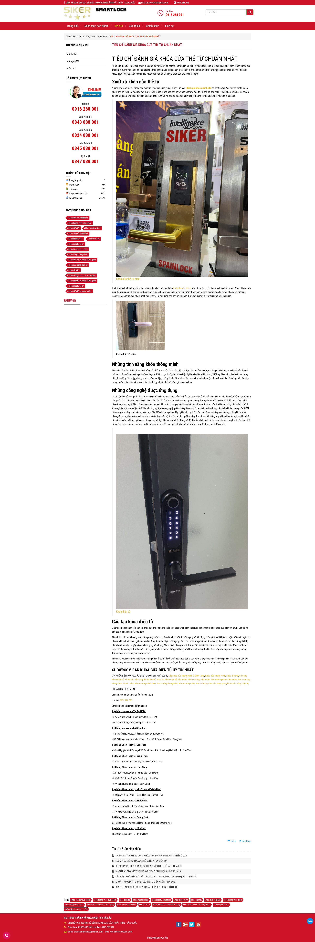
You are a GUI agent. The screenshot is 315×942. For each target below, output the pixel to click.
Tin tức (119, 26)
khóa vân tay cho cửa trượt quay (211, 683)
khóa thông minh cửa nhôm (224, 679)
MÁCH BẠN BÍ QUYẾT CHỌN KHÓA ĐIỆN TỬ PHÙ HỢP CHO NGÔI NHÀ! (148, 871)
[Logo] (95, 13)
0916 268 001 (126, 700)
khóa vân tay (94, 238)
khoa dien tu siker (125, 683)
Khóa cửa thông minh (215, 675)
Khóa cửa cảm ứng (134, 679)
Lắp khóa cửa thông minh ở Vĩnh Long (186, 675)
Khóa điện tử (123, 611)
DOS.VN (164, 937)
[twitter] (191, 924)
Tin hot (72, 68)
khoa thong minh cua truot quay (82, 275)
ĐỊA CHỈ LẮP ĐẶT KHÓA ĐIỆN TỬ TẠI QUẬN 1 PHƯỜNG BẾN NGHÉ (146, 887)
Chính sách (152, 26)
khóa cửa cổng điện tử (238, 683)
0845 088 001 (85, 148)
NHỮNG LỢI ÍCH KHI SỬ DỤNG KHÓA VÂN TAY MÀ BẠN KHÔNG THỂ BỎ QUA (151, 855)
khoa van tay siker (92, 228)
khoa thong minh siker (145, 683)
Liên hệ (169, 26)
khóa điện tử (232, 675)
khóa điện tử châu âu (154, 679)
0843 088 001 (85, 122)
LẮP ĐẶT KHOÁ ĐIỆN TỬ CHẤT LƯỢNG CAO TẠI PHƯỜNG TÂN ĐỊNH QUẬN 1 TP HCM (155, 876)
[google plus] (185, 924)
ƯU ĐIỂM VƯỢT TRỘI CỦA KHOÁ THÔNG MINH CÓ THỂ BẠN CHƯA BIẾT (148, 866)
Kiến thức (102, 36)
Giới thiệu (134, 26)
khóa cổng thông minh (167, 683)
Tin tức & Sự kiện (87, 36)
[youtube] (198, 924)
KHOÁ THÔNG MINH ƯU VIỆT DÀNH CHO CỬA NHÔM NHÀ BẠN (145, 881)
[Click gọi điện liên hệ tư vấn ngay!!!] (6, 935)
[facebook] (178, 924)
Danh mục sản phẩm (96, 26)
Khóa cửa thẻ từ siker (128, 279)
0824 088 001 (85, 135)
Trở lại (233, 841)
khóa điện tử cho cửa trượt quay (82, 280)
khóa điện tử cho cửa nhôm (80, 291)
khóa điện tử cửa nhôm (176, 679)
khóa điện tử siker (181, 288)
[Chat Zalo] (310, 921)
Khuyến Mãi (74, 61)
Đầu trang (246, 841)
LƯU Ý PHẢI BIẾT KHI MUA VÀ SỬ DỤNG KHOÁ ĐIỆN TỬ (141, 860)
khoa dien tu (74, 270)
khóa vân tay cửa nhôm (199, 679)
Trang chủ (72, 26)
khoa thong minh (187, 683)
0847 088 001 (85, 161)
